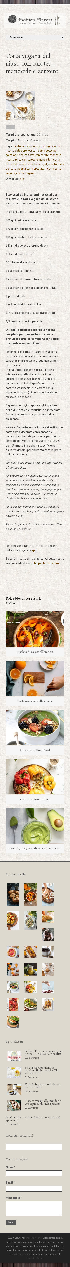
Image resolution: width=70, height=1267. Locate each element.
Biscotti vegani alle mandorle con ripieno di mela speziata (43, 1102)
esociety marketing (21, 1254)
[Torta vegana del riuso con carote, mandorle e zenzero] (20, 119)
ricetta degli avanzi (48, 146)
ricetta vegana (25, 173)
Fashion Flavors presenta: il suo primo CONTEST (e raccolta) (44, 1052)
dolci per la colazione (45, 563)
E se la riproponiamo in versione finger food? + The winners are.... (42, 1070)
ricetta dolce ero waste (20, 150)
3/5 (22, 179)
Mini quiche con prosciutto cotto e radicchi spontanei (33, 1119)
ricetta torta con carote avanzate (40, 155)
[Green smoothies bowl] (35, 727)
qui (34, 550)
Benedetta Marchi (32, 1237)
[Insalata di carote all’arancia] (35, 629)
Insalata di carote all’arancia (35, 652)
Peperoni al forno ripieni (35, 799)
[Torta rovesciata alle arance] (35, 678)
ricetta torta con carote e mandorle (28, 159)
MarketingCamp (35, 1258)
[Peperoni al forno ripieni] (35, 777)
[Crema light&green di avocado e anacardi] (35, 826)
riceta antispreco (24, 146)
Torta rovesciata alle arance (35, 701)
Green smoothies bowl (35, 750)
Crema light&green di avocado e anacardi (35, 849)
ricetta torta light (36, 164)
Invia (11, 1222)
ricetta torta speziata (31, 168)
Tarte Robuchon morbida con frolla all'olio (42, 1086)
